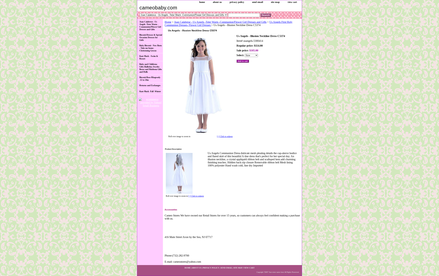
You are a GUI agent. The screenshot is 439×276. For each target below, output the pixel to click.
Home (168, 22)
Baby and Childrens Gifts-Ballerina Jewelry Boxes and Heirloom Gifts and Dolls (150, 68)
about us (217, 2)
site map (275, 2)
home (202, 2)
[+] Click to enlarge (225, 136)
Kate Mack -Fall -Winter (150, 91)
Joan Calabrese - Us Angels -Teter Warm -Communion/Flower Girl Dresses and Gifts (220, 22)
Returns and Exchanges (150, 85)
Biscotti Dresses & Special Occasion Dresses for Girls (150, 37)
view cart (292, 2)
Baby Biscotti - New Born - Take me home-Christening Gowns (150, 48)
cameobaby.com (158, 7)
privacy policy (237, 2)
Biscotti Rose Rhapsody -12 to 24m (149, 78)
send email (257, 2)
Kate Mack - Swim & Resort (148, 57)
